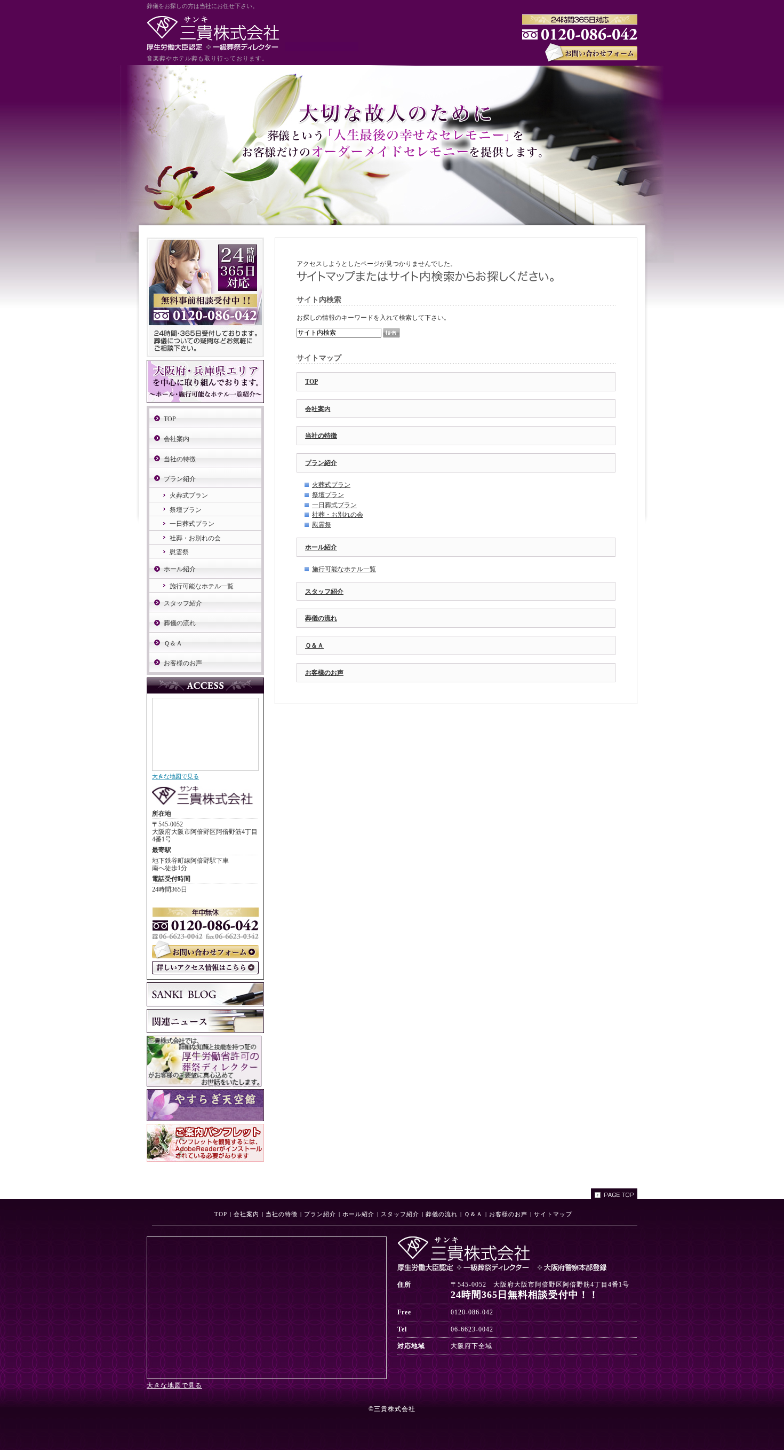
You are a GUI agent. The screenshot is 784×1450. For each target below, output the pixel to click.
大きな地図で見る (175, 776)
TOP (311, 381)
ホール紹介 (321, 547)
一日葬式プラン (334, 505)
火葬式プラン (331, 484)
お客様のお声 (324, 672)
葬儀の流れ (321, 618)
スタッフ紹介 (324, 591)
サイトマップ (553, 1214)
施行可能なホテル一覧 (344, 569)
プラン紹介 (321, 463)
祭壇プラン (328, 495)
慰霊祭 (321, 525)
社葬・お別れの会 (337, 514)
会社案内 (318, 409)
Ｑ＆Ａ (314, 645)
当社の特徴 (321, 435)
